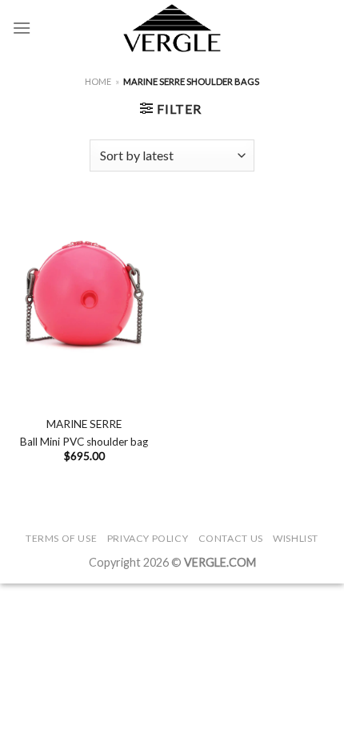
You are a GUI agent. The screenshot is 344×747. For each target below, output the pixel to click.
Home (98, 81)
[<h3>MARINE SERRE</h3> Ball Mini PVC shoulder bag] (84, 297)
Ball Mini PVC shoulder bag (84, 441)
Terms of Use (61, 538)
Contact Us (230, 538)
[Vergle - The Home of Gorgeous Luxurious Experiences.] (172, 28)
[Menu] (21, 27)
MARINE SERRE (84, 424)
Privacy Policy (148, 538)
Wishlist (295, 538)
